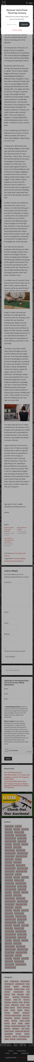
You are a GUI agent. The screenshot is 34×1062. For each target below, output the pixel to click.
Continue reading (17, 30)
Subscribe (24, 24)
